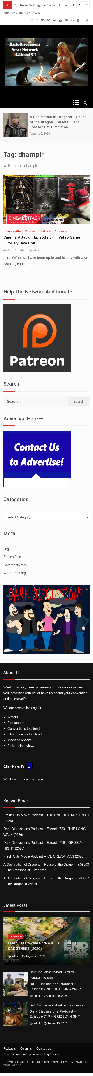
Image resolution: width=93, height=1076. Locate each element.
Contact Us (43, 1048)
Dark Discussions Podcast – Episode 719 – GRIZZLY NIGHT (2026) (55, 1016)
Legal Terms (52, 1054)
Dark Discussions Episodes (21, 1054)
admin (36, 250)
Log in (7, 549)
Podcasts (60, 231)
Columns (26, 1048)
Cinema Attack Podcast (19, 231)
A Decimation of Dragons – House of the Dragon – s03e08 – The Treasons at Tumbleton (58, 122)
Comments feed (15, 565)
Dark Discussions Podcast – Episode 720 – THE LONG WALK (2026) (55, 989)
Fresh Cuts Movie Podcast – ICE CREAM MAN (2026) (43, 856)
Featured (16, 936)
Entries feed (12, 557)
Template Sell (14, 1065)
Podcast (45, 231)
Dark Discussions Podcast (46, 972)
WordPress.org (14, 573)
